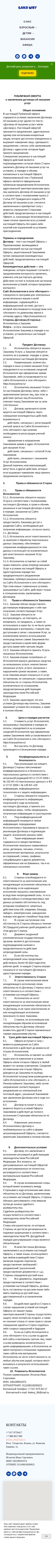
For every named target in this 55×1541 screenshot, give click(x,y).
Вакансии (27, 39)
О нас (27, 21)
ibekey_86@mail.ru (15, 1439)
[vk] (8, 1473)
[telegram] (31, 56)
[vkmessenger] (17, 56)
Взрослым (27, 27)
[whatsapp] (24, 56)
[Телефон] (37, 56)
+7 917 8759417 (14, 1432)
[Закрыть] (51, 64)
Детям (27, 33)
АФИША (27, 45)
